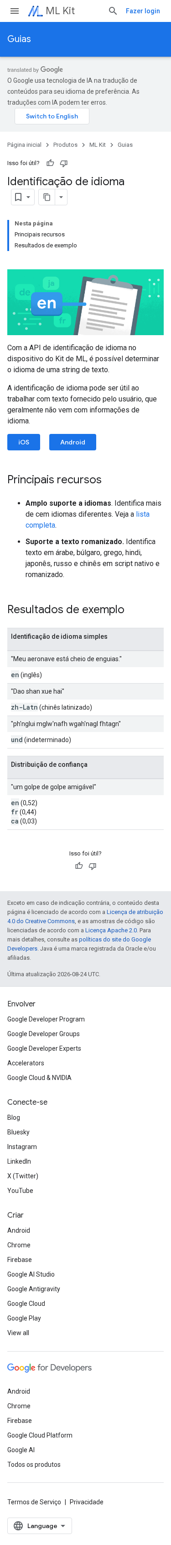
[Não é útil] (64, 163)
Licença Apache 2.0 (111, 930)
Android (72, 442)
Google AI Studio (31, 1274)
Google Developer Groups (43, 1033)
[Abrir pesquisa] (113, 10)
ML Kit (60, 11)
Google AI (21, 1450)
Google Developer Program (46, 1019)
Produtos (65, 144)
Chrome (19, 1245)
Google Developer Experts (44, 1048)
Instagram (22, 1146)
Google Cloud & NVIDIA (39, 1077)
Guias (19, 39)
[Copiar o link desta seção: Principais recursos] (111, 480)
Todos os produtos (34, 1464)
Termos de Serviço (34, 1502)
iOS (23, 442)
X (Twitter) (22, 1176)
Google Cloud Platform (40, 1435)
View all (18, 1333)
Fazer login (143, 11)
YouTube (20, 1190)
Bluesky (18, 1132)
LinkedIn (19, 1161)
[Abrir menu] (14, 11)
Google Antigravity (33, 1289)
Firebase (19, 1259)
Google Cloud (26, 1303)
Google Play (24, 1318)
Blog (13, 1117)
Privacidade (87, 1502)
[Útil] (50, 163)
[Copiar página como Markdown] (47, 197)
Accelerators (25, 1063)
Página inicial (24, 144)
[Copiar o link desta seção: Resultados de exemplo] (133, 610)
